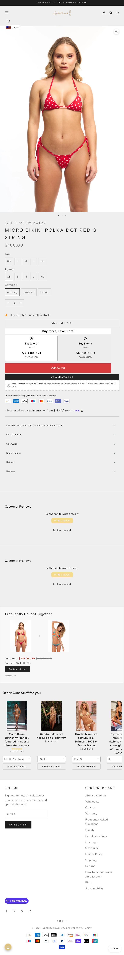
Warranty (91, 813)
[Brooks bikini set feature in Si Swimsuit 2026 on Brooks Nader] (86, 716)
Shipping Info (13, 453)
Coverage (91, 842)
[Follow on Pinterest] (22, 911)
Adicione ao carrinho (16, 766)
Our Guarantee (14, 434)
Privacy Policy (94, 854)
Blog (88, 882)
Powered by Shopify (80, 928)
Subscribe (18, 824)
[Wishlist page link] (8, 21)
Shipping (91, 860)
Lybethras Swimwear (25, 223)
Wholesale (92, 801)
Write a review (62, 520)
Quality (90, 830)
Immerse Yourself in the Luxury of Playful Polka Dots (35, 425)
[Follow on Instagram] (14, 911)
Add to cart (62, 323)
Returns (10, 462)
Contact (90, 807)
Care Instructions (96, 836)
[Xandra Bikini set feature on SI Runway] (51, 716)
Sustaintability (94, 888)
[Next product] (120, 735)
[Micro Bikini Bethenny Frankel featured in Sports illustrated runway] (17, 716)
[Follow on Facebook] (6, 911)
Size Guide (12, 443)
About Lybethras (95, 795)
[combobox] (17, 759)
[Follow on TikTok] (29, 911)
